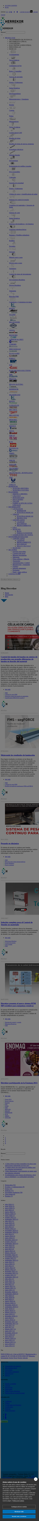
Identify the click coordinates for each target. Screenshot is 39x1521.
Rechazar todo (19, 1511)
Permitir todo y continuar (19, 1516)
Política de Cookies (18, 1501)
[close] (35, 1479)
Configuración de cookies (19, 1507)
